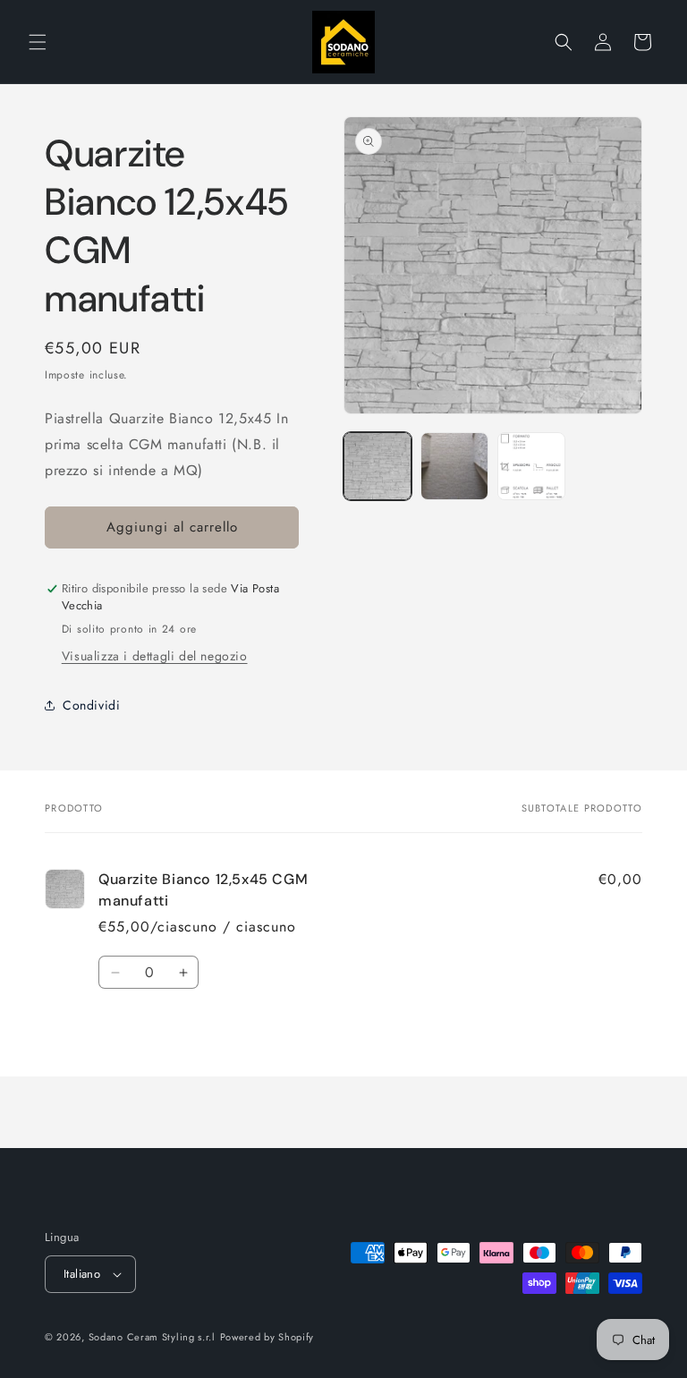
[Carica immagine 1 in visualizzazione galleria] (377, 466)
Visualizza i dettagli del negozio (155, 656)
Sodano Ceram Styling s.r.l (152, 1337)
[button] (37, 42)
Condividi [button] (91, 705)
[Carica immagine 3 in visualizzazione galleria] (531, 466)
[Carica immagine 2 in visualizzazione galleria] (454, 466)
